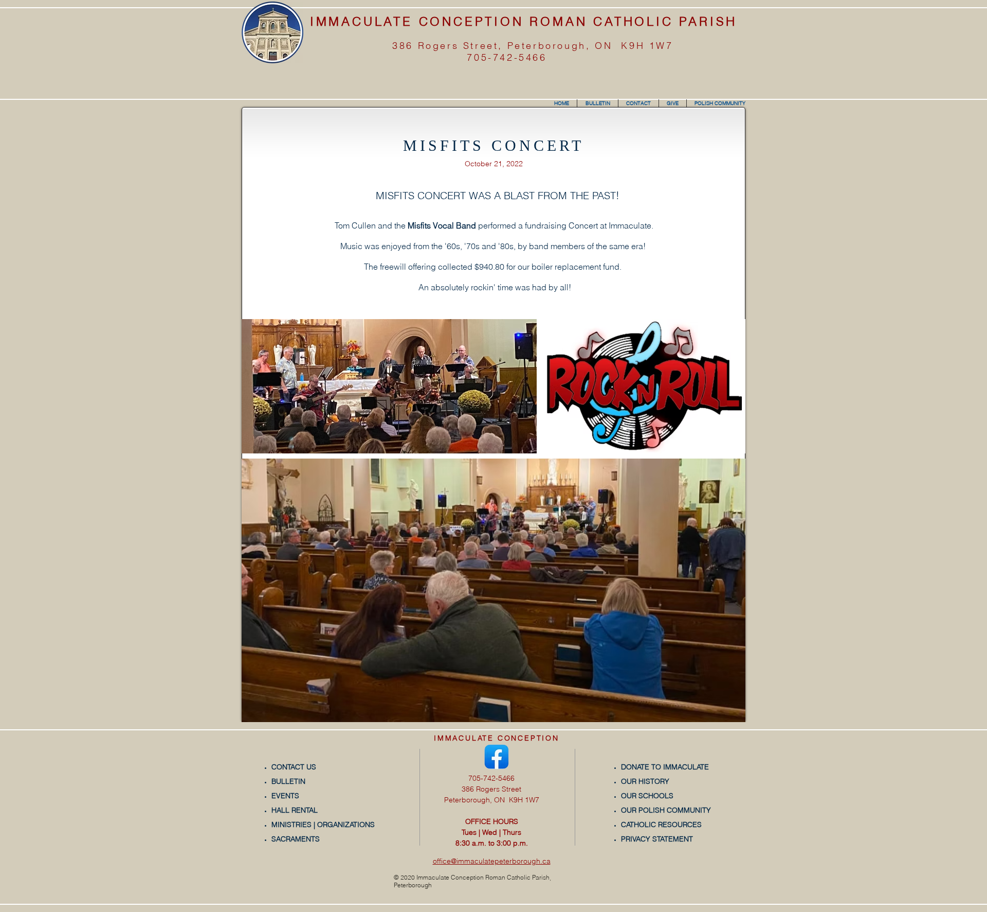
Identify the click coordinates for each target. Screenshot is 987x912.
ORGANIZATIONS (346, 824)
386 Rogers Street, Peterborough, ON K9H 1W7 (532, 45)
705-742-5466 (506, 57)
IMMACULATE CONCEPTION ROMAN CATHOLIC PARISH (523, 21)
